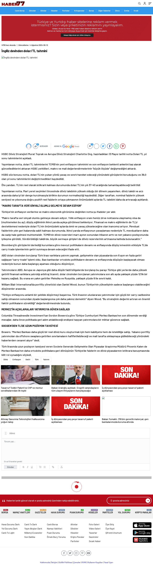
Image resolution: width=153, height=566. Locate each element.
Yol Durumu (124, 511)
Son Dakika (29, 537)
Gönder (10, 467)
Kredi (136, 10)
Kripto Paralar (143, 511)
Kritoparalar (79, 10)
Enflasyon (17, 359)
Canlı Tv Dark (30, 524)
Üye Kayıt (110, 528)
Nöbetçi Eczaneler (33, 532)
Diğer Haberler (104, 10)
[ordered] (40, 467)
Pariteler (66, 10)
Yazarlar (93, 532)
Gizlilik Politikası (65, 562)
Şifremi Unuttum (113, 532)
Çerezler (77, 562)
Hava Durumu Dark (10, 524)
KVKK (84, 562)
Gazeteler (40, 511)
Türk (37, 359)
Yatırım (46, 359)
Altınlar (43, 10)
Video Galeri (94, 528)
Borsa (91, 10)
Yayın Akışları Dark (33, 528)
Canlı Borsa (20, 10)
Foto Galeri (94, 524)
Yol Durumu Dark (9, 528)
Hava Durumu (58, 511)
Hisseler (54, 10)
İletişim (54, 562)
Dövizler (32, 10)
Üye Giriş (109, 524)
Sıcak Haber (95, 541)
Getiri (28, 359)
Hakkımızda (45, 562)
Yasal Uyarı (108, 562)
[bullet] (44, 467)
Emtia (126, 10)
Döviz (117, 10)
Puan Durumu (77, 511)
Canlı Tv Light (7, 532)
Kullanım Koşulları (95, 562)
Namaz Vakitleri (21, 511)
